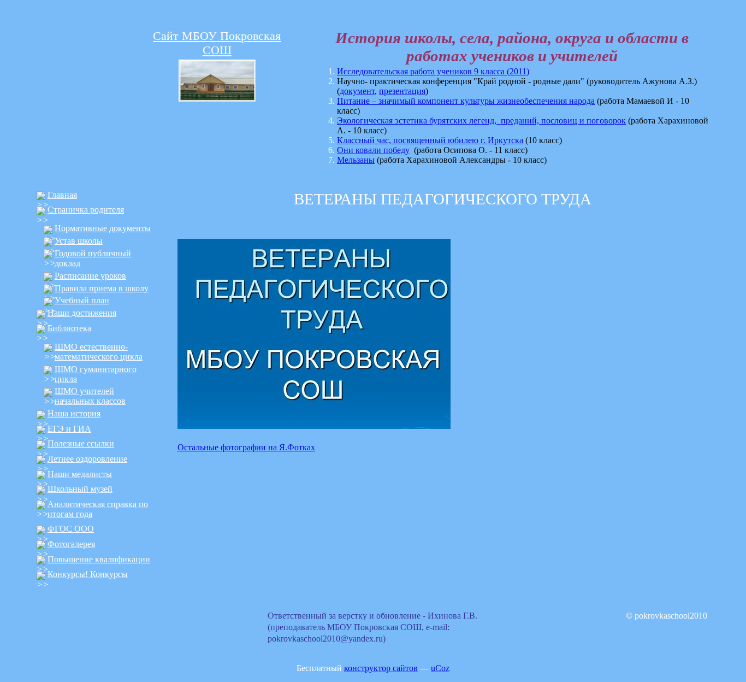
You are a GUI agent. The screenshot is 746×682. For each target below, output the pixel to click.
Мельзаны (356, 159)
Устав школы (79, 240)
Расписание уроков (90, 275)
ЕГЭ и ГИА (69, 428)
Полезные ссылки (81, 443)
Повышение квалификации (99, 559)
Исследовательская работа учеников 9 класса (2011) (433, 71)
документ (357, 91)
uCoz (440, 668)
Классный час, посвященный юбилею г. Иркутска (430, 140)
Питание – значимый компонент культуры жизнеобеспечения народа (466, 100)
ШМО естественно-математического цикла (99, 351)
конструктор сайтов (381, 668)
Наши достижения (82, 313)
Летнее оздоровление (87, 458)
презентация (402, 91)
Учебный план (82, 300)
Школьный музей (80, 488)
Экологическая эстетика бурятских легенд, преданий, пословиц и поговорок (481, 120)
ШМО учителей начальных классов (90, 395)
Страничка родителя (86, 209)
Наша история (74, 413)
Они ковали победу (373, 150)
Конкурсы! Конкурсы (88, 574)
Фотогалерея (71, 544)
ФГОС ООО (71, 528)
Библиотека (69, 328)
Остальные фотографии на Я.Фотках (246, 447)
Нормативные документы (103, 228)
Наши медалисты (80, 474)
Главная (62, 194)
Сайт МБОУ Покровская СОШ (217, 43)
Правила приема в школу (102, 288)
